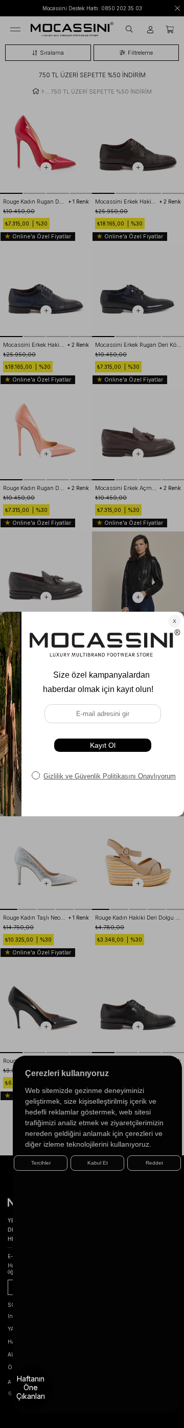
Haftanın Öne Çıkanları (30, 1387)
